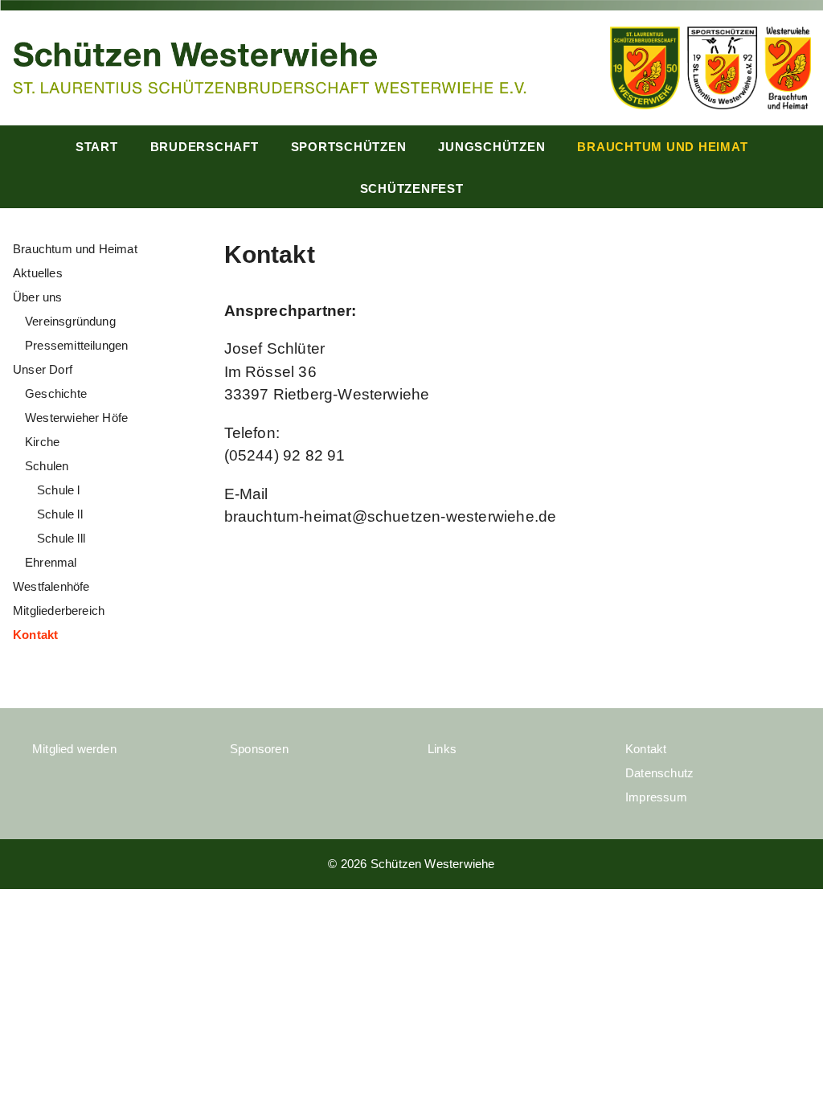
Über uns (38, 297)
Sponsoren (259, 749)
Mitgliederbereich (58, 610)
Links (442, 749)
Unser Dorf (42, 369)
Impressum (656, 797)
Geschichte (56, 393)
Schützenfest (412, 188)
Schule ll (60, 514)
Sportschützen (349, 147)
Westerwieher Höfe (76, 417)
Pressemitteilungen (76, 345)
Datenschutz (659, 773)
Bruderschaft (204, 147)
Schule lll (61, 538)
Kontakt (35, 634)
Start (97, 147)
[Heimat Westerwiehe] (269, 66)
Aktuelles (38, 273)
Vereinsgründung (70, 321)
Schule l (58, 490)
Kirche (42, 442)
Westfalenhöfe (51, 586)
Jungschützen (491, 147)
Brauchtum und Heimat (662, 147)
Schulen (46, 466)
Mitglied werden (74, 749)
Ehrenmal (51, 562)
